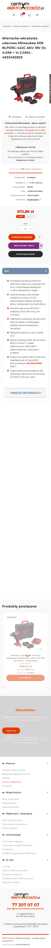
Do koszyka (25, 678)
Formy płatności (10, 828)
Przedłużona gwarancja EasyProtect (19, 853)
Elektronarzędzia (21, 26)
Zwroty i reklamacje (12, 782)
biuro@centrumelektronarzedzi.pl (25, 908)
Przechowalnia (9, 803)
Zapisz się (11, 731)
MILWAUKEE (33, 200)
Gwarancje (7, 786)
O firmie (6, 866)
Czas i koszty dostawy (12, 820)
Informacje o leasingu (12, 841)
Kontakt (6, 778)
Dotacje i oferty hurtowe (13, 770)
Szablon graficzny (15, 944)
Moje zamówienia (10, 799)
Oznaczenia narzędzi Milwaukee (17, 845)
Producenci (7, 849)
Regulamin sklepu (10, 882)
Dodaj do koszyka (22, 237)
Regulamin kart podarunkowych (17, 878)
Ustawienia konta (10, 807)
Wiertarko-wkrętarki (40, 26)
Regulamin (33, 737)
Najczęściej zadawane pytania (16, 774)
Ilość (25, 223)
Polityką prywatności (29, 742)
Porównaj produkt (25, 254)
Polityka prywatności (12, 874)
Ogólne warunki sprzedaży (15, 870)
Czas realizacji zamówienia (14, 824)
